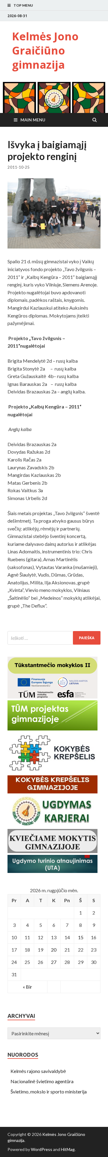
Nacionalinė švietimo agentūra (42, 1081)
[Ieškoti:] (54, 638)
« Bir (27, 987)
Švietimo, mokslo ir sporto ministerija (48, 1091)
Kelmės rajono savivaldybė (38, 1071)
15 (80, 937)
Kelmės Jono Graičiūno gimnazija (45, 50)
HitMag (68, 1149)
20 (53, 949)
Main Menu (32, 119)
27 (53, 962)
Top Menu (23, 5)
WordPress (41, 1149)
